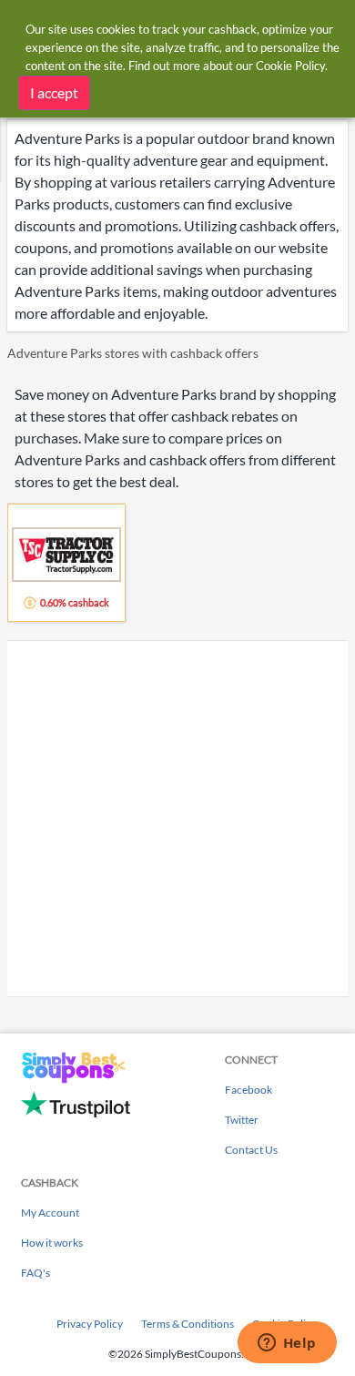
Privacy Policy (89, 1323)
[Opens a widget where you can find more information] (287, 1344)
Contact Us (251, 1150)
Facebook (248, 1089)
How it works (52, 1242)
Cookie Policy (290, 65)
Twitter (242, 1119)
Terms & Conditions (187, 1323)
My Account (50, 1212)
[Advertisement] (177, 818)
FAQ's (35, 1272)
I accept (54, 92)
